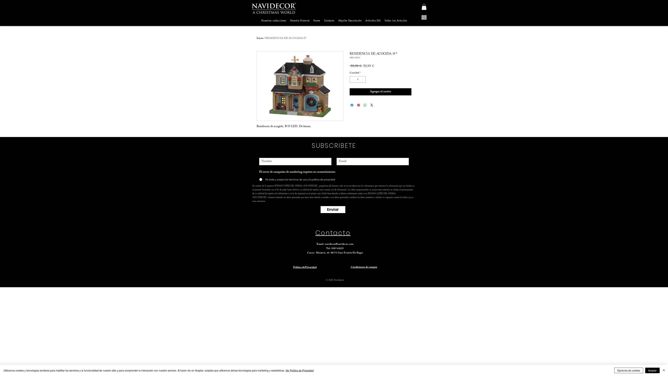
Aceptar (652, 370)
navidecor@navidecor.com (339, 244)
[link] (424, 7)
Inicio (260, 38)
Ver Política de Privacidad (300, 370)
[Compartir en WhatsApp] (365, 105)
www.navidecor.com (352, 186)
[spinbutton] (358, 79)
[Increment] (363, 79)
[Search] (424, 17)
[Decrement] (352, 79)
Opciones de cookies (628, 370)
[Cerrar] (664, 370)
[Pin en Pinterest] (358, 105)
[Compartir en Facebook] (352, 105)
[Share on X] (372, 105)
